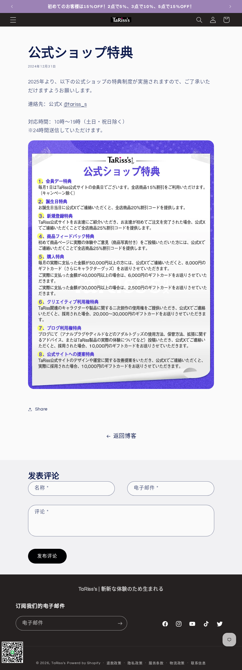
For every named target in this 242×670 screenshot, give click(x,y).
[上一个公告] (11, 6)
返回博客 (125, 436)
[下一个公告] (230, 6)
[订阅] (120, 623)
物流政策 (177, 663)
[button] (13, 20)
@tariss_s (75, 104)
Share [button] (41, 409)
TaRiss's (58, 663)
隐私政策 (135, 663)
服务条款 (156, 663)
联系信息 (198, 663)
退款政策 (114, 663)
